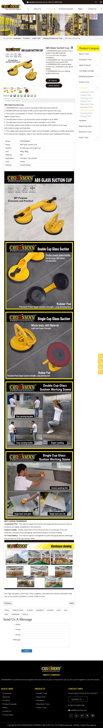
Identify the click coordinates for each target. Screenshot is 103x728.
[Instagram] (92, 715)
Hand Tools (83, 88)
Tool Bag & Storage (86, 71)
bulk (6, 614)
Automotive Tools (87, 92)
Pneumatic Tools (85, 59)
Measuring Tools (86, 104)
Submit (26, 651)
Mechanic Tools (86, 107)
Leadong (92, 725)
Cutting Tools (85, 95)
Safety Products (85, 65)
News (80, 9)
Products (50, 9)
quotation (40, 610)
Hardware (82, 120)
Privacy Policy (8, 715)
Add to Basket (54, 85)
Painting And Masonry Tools (90, 110)
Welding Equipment (86, 76)
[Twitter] (82, 715)
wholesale (15, 614)
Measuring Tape (85, 126)
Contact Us (92, 9)
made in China (17, 610)
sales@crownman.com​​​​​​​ (37, 2)
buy (65, 610)
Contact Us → (77, 699)
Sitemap (76, 725)
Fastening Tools (86, 98)
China (7, 610)
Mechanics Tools (85, 132)
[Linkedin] (76, 715)
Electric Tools (84, 54)
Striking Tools (85, 116)
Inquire (54, 80)
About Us (37, 9)
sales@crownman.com (78, 710)
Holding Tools (85, 101)
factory (25, 614)
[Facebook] (71, 715)
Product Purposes (66, 9)
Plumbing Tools (86, 113)
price (59, 610)
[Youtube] (87, 715)
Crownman (7, 693)
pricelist (50, 610)
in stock (30, 610)
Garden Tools (84, 82)
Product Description (12, 101)
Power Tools (83, 137)
